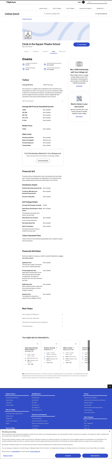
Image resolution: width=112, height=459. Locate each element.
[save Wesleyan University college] (56, 344)
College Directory (27, 19)
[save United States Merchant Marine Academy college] (37, 344)
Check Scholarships (43, 160)
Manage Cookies (8, 455)
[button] (23, 355)
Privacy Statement (35, 451)
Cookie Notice (16, 451)
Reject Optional (95, 455)
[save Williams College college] (76, 344)
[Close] (109, 431)
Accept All (68, 455)
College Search (12, 14)
